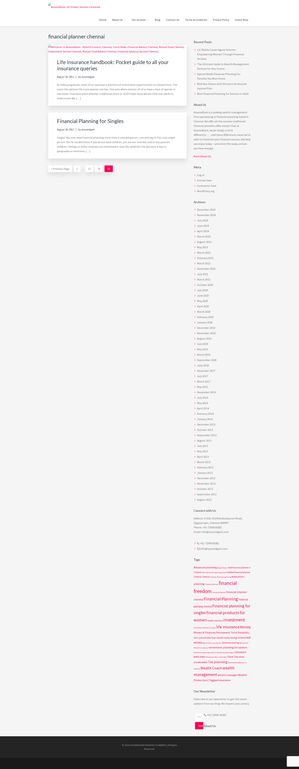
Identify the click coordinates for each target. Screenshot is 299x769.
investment (234, 620)
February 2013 (205, 467)
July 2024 (202, 220)
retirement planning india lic (205, 652)
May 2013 (202, 451)
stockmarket (200, 662)
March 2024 (203, 236)
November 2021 (206, 268)
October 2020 (205, 285)
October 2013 (205, 430)
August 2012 (204, 499)
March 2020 (203, 311)
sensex (241, 656)
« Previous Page (60, 169)
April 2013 (203, 456)
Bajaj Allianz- (223, 568)
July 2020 (202, 290)
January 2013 (204, 472)
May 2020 (202, 301)
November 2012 (206, 483)
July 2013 (202, 446)
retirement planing (230, 642)
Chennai (206, 576)
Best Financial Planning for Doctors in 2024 (222, 93)
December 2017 (206, 370)
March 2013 (203, 462)
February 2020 (205, 317)
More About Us (202, 156)
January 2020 (204, 322)
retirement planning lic (225, 652)
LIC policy (212, 628)
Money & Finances (205, 632)
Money (245, 627)
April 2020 (203, 306)
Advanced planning (205, 567)
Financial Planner (218, 592)
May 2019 (202, 349)
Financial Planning (221, 599)
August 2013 (204, 440)
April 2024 (203, 231)
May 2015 (202, 387)
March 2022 (203, 263)
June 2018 (203, 365)
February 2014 (205, 413)
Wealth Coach (211, 668)
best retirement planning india (214, 572)
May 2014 (202, 403)
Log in (200, 175)
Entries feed (204, 180)
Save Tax (232, 656)
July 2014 (202, 397)
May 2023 (202, 247)
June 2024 (203, 225)
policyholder (205, 637)
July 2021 (202, 274)
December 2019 (206, 327)
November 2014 (206, 392)
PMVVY (196, 638)
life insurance (227, 626)
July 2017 (202, 376)
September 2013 (206, 435)
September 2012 (206, 494)
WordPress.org (206, 191)
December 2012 (206, 478)
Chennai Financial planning (220, 577)
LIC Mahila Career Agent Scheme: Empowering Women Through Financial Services (220, 54)
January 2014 (204, 419)
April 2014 (203, 408)
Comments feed (206, 185)
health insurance (215, 620)
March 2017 (203, 381)
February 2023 (205, 258)
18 (100, 169)
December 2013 (206, 424)
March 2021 (203, 279)
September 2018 (206, 360)
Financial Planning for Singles (90, 121)
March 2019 (203, 354)
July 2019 (202, 344)
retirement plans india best (216, 657)
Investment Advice (201, 628)
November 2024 (206, 215)
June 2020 (203, 295)
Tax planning (218, 662)
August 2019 (204, 338)
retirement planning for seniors (228, 647)
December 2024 (206, 209)
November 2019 (206, 333)
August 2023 (204, 242)
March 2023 (203, 252)
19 (110, 169)
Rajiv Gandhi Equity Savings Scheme (228, 637)
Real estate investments (212, 643)
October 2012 (205, 489)
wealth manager (228, 675)
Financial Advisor (211, 584)
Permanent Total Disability (232, 632)
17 (90, 169)
